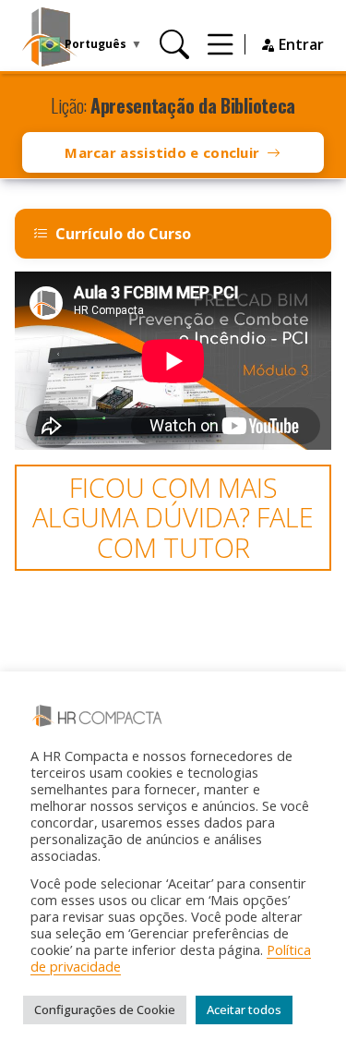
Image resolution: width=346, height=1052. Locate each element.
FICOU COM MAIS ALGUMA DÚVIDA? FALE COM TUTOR (173, 517)
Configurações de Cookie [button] (104, 1009)
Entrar (299, 44)
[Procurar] (174, 44)
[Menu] (220, 43)
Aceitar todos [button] (244, 1009)
